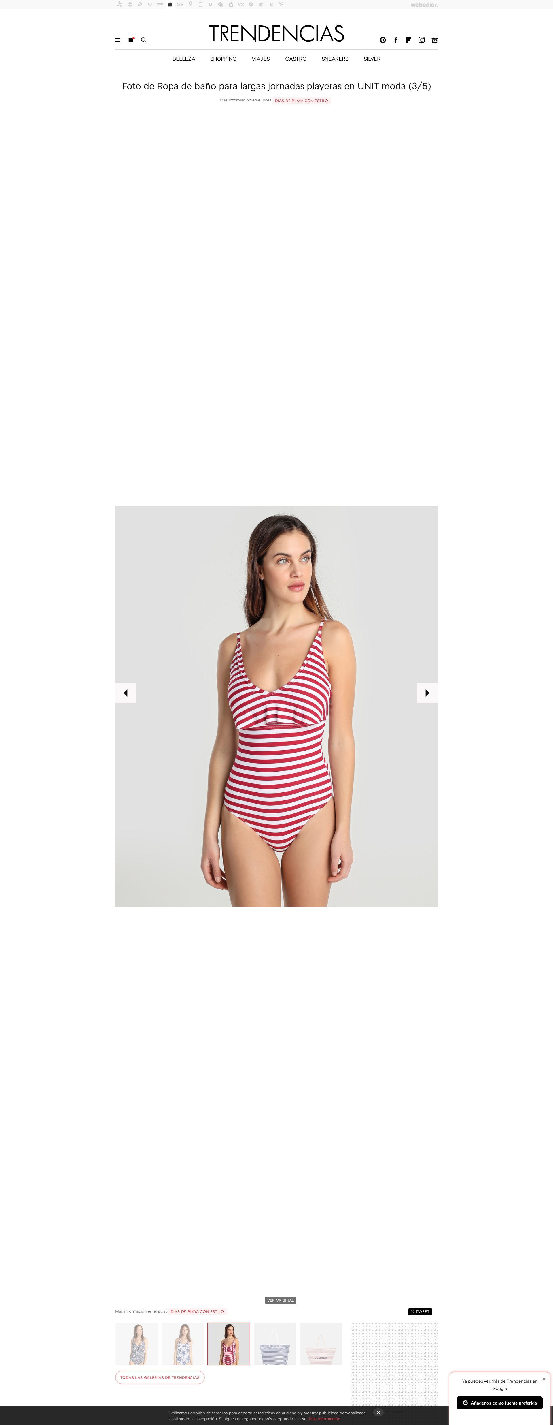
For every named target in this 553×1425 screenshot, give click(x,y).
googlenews (434, 40)
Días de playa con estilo (301, 100)
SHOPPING (223, 58)
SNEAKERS (335, 58)
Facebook (395, 40)
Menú (117, 40)
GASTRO (295, 58)
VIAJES (261, 58)
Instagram (421, 40)
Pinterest (382, 40)
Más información (324, 1418)
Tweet (422, 1311)
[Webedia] (424, 4)
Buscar (143, 40)
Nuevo (130, 40)
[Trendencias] (276, 33)
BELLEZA (184, 58)
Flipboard (408, 40)
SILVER (372, 58)
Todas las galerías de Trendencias (160, 1377)
